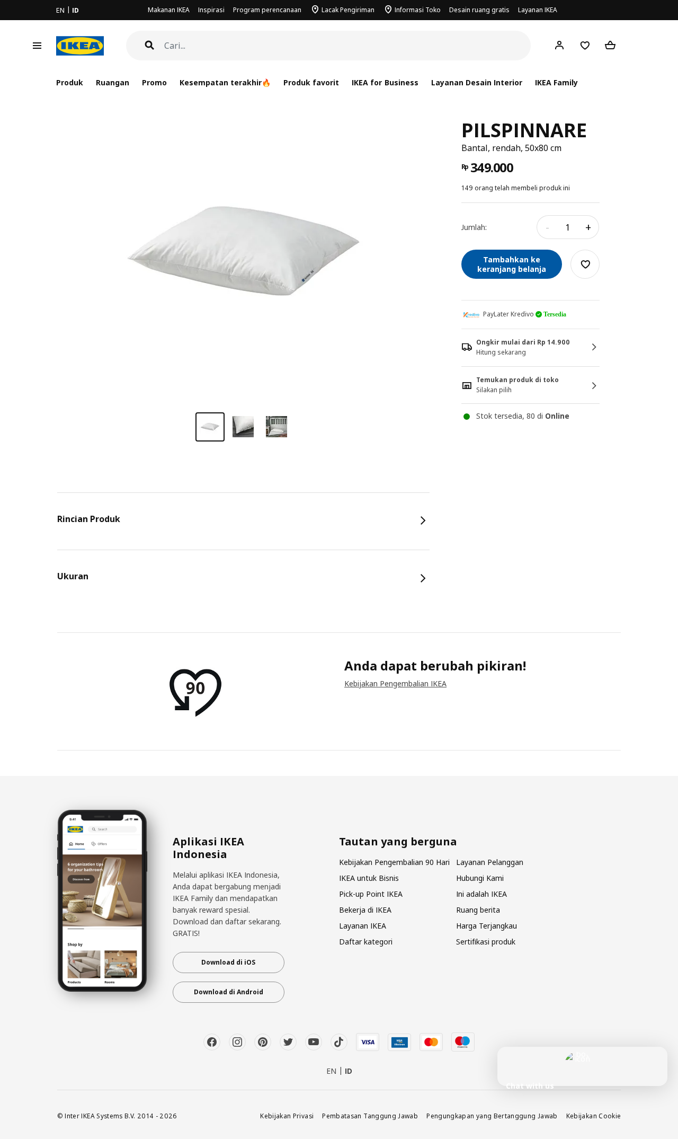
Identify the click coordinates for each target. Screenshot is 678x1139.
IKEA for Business (385, 82)
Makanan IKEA (169, 9)
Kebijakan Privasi (287, 1115)
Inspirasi (211, 9)
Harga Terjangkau (486, 926)
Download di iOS (228, 962)
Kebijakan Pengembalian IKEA (395, 683)
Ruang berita (478, 910)
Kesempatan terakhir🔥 (225, 82)
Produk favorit (311, 82)
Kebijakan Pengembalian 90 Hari (394, 862)
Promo (154, 82)
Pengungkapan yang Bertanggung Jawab (492, 1115)
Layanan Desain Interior (476, 82)
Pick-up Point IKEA (371, 894)
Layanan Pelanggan (489, 862)
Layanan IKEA (537, 9)
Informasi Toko (418, 9)
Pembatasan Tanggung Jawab (370, 1115)
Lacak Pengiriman (348, 9)
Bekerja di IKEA (365, 910)
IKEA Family (556, 82)
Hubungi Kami (480, 878)
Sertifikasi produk (485, 942)
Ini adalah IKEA (481, 894)
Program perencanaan (267, 9)
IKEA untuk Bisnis (369, 878)
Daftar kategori (365, 942)
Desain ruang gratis (479, 9)
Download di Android (228, 991)
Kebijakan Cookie (593, 1115)
